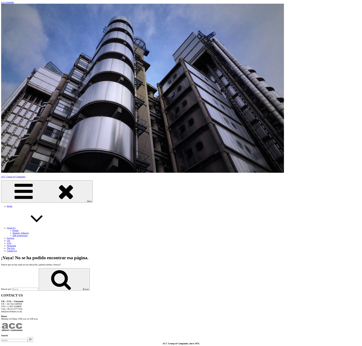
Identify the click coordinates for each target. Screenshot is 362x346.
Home (9, 206)
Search (4, 335)
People (15, 230)
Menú (89, 201)
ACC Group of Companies (13, 177)
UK (8, 240)
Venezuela (11, 246)
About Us (11, 228)
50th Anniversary (20, 235)
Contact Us (12, 251)
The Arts (11, 248)
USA (9, 243)
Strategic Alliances (20, 233)
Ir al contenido (7, 2)
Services (10, 238)
